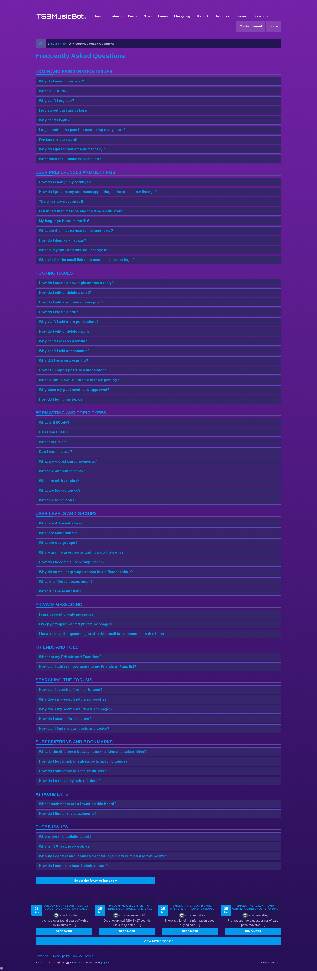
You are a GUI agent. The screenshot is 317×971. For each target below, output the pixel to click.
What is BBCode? (54, 422)
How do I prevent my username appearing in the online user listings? (98, 192)
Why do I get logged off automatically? (72, 149)
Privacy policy (60, 956)
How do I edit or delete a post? (65, 292)
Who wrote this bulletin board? (65, 836)
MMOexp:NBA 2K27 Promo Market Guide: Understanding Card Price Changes (255, 908)
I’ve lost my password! (58, 139)
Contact (202, 16)
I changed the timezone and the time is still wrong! (82, 211)
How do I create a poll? (58, 312)
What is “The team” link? (60, 591)
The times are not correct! (61, 201)
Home (98, 16)
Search (260, 16)
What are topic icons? (57, 500)
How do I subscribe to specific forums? (72, 771)
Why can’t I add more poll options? (69, 322)
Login (274, 26)
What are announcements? (62, 471)
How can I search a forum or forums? (70, 690)
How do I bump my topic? (61, 399)
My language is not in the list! (64, 221)
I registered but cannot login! (64, 110)
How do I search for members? (65, 719)
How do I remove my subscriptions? (70, 781)
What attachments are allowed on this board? (77, 804)
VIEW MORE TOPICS (158, 941)
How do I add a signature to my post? (71, 302)
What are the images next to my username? (76, 230)
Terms (89, 956)
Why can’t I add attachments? (64, 351)
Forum (163, 16)
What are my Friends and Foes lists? (70, 657)
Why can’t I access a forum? (63, 341)
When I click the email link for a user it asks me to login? (87, 260)
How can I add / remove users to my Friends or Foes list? (87, 666)
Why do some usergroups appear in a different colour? (86, 572)
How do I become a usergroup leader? (71, 562)
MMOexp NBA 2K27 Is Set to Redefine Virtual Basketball (129, 907)
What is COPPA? (53, 91)
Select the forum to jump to (94, 880)
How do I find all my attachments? (68, 813)
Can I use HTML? (53, 432)
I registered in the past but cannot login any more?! (83, 130)
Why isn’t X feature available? (64, 846)
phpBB (105, 962)
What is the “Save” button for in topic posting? (79, 380)
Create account (251, 26)
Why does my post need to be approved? (74, 390)
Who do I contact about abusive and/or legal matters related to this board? (102, 856)
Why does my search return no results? (73, 699)
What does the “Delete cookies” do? (70, 159)
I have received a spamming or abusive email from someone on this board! (102, 634)
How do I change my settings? (65, 182)
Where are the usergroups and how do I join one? (81, 552)
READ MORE (64, 931)
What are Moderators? (58, 533)
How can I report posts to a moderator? (72, 370)
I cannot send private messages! (67, 614)
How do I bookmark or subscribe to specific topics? (83, 761)
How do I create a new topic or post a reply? (76, 283)
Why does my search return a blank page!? (76, 709)
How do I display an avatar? (62, 240)
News (148, 16)
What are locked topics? (59, 490)
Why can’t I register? (56, 101)
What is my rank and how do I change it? (73, 250)
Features (115, 16)
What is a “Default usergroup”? (66, 581)
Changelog (182, 16)
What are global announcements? (68, 461)
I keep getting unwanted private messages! (75, 624)
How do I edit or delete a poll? (64, 331)
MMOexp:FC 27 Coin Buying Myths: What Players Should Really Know (192, 908)
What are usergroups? (58, 543)
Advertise (42, 956)
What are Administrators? (61, 523)
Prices (132, 16)
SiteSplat (78, 962)
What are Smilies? (54, 442)
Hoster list (222, 16)
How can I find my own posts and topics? (74, 728)
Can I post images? (55, 451)
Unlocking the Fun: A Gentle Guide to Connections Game (66, 907)
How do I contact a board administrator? (73, 866)
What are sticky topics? (59, 481)
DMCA (77, 956)
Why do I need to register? (61, 81)
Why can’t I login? (54, 120)
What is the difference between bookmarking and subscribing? (93, 751)
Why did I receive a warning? (63, 360)
